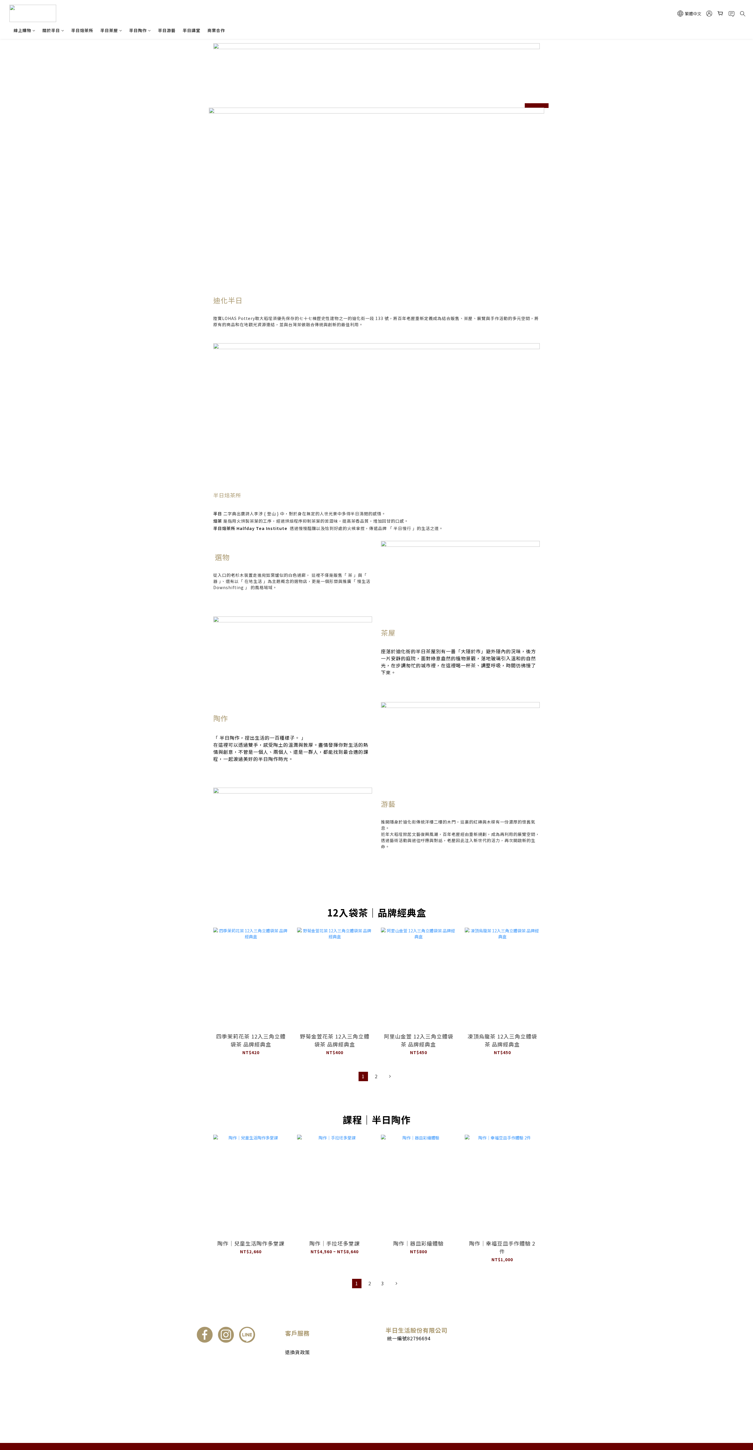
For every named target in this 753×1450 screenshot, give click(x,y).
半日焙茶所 (82, 30)
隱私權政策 (296, 1371)
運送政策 (294, 1345)
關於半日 (51, 30)
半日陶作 (138, 30)
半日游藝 (167, 30)
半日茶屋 (109, 30)
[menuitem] (363, 1076)
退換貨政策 (297, 1352)
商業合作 (216, 30)
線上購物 (22, 30)
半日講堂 (191, 30)
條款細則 (294, 1365)
